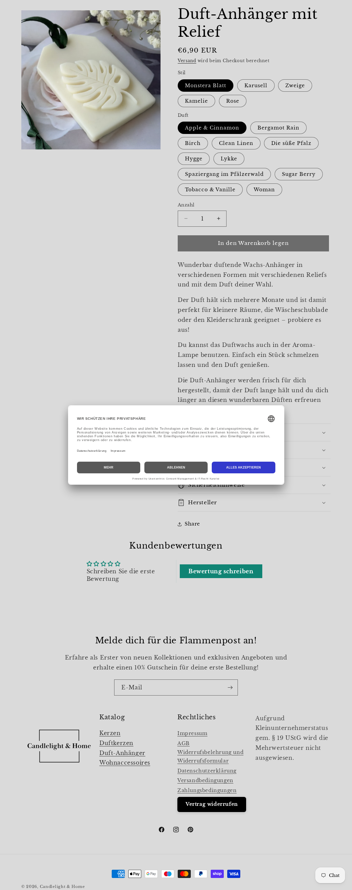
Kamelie (196, 101)
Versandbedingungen (205, 780)
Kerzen (110, 733)
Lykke (229, 159)
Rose (232, 101)
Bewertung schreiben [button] (220, 571)
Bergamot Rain (278, 128)
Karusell (255, 85)
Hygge (193, 159)
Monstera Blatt (205, 85)
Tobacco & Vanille (210, 190)
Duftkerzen (116, 743)
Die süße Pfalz (291, 143)
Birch (193, 143)
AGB (183, 743)
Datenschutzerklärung (206, 771)
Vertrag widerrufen (212, 804)
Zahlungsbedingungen (206, 790)
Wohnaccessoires (124, 762)
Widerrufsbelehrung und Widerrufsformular (210, 756)
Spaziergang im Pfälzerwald (224, 174)
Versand (187, 60)
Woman (264, 190)
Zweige (295, 85)
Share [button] (192, 524)
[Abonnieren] (230, 687)
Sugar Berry (299, 174)
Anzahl (186, 205)
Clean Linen (236, 143)
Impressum (192, 733)
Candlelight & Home (62, 886)
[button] (254, 485)
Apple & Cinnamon (212, 128)
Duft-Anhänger (122, 753)
